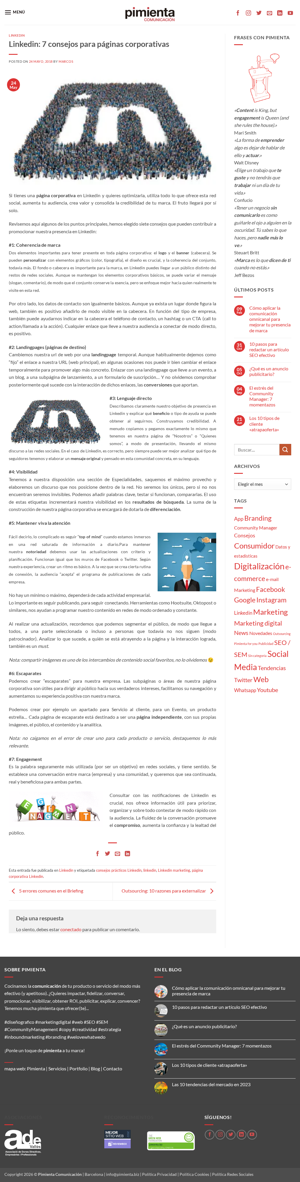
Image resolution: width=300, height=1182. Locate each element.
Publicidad (265, 643)
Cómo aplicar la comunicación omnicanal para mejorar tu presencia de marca (270, 319)
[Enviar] (285, 449)
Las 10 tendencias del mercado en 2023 (211, 1084)
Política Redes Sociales (232, 1174)
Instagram (271, 600)
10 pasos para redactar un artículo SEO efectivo (269, 349)
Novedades (260, 633)
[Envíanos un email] (269, 13)
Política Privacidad (159, 1174)
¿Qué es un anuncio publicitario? (268, 371)
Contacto (112, 1068)
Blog (95, 1068)
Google (244, 600)
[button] (14, 12)
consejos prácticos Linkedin (119, 870)
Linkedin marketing (174, 870)
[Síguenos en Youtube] (290, 13)
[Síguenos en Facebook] (238, 13)
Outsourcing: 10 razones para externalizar (164, 890)
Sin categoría (257, 656)
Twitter (243, 679)
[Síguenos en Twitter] (259, 13)
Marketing (270, 611)
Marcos (66, 61)
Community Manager (255, 527)
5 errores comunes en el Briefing (50, 890)
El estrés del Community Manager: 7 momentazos (262, 396)
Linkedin (17, 35)
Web (261, 679)
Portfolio (78, 1068)
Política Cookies (194, 1174)
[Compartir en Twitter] (107, 854)
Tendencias (272, 667)
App (238, 518)
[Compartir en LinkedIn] (127, 854)
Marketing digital (258, 623)
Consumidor (254, 545)
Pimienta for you (246, 643)
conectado (70, 929)
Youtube (267, 690)
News (241, 632)
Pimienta (36, 1068)
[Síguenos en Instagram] (248, 13)
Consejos (244, 535)
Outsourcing (282, 634)
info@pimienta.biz (122, 1174)
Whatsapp (245, 690)
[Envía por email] (117, 854)
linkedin (149, 870)
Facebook (270, 589)
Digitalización (259, 566)
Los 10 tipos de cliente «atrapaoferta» (264, 423)
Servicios (57, 1068)
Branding (258, 518)
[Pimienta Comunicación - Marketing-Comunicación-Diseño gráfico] (150, 12)
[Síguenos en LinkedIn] (280, 13)
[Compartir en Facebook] (97, 854)
